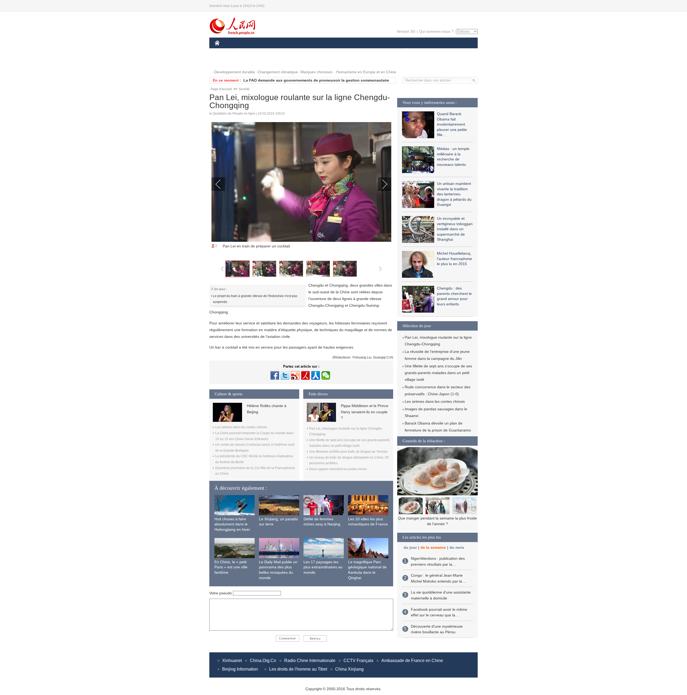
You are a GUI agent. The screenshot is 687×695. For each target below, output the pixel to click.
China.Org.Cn (263, 660)
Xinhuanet (232, 660)
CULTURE (344, 50)
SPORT (425, 50)
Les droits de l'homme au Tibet (298, 669)
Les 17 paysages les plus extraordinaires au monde (323, 567)
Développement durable (234, 72)
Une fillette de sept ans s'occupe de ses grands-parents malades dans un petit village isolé (438, 373)
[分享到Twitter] (285, 375)
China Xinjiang (349, 669)
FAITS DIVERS (374, 50)
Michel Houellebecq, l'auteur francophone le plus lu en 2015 (454, 258)
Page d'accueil (221, 89)
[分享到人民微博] (305, 375)
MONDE (273, 50)
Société (244, 89)
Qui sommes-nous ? (436, 31)
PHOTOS (226, 61)
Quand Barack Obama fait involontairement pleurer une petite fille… (452, 124)
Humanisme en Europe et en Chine (366, 72)
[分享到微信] (325, 375)
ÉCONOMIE (247, 50)
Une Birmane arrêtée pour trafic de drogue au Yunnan (348, 451)
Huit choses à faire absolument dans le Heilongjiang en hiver (232, 524)
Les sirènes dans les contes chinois (241, 427)
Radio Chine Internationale (309, 660)
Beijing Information (240, 669)
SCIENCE (319, 50)
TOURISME (448, 50)
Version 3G (406, 31)
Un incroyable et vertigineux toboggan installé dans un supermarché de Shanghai (455, 229)
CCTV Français (358, 660)
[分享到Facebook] (275, 375)
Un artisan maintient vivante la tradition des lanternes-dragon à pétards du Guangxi (454, 194)
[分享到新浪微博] (295, 375)
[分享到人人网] (315, 375)
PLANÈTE (403, 50)
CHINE (224, 50)
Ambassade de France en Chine (412, 660)
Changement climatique (278, 72)
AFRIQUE (295, 50)
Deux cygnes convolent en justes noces (338, 469)
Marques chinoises (316, 72)
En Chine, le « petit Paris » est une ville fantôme (230, 567)
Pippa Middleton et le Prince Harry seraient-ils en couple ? (364, 412)
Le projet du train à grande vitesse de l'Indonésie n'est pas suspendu (255, 299)
